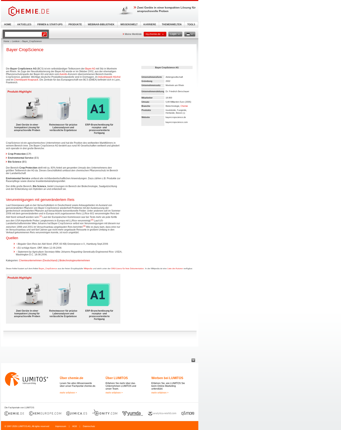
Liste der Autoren (175, 268)
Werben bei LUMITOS (167, 378)
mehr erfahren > (68, 392)
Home (6, 41)
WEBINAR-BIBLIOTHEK (101, 24)
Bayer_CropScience (48, 268)
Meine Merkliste (133, 34)
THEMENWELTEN (172, 24)
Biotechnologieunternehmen (74, 260)
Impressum (60, 426)
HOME (7, 24)
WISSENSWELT (129, 24)
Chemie (184, 106)
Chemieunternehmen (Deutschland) (38, 260)
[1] (40, 216)
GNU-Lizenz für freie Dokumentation (127, 268)
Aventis (63, 74)
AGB (74, 426)
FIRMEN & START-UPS (50, 24)
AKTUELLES (24, 24)
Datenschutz (89, 426)
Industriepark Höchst (109, 77)
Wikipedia (88, 268)
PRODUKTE (75, 24)
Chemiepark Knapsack (26, 79)
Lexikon (16, 41)
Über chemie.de (71, 378)
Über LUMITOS (117, 378)
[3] (84, 226)
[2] (92, 220)
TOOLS (191, 24)
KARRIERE (149, 24)
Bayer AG (90, 68)
